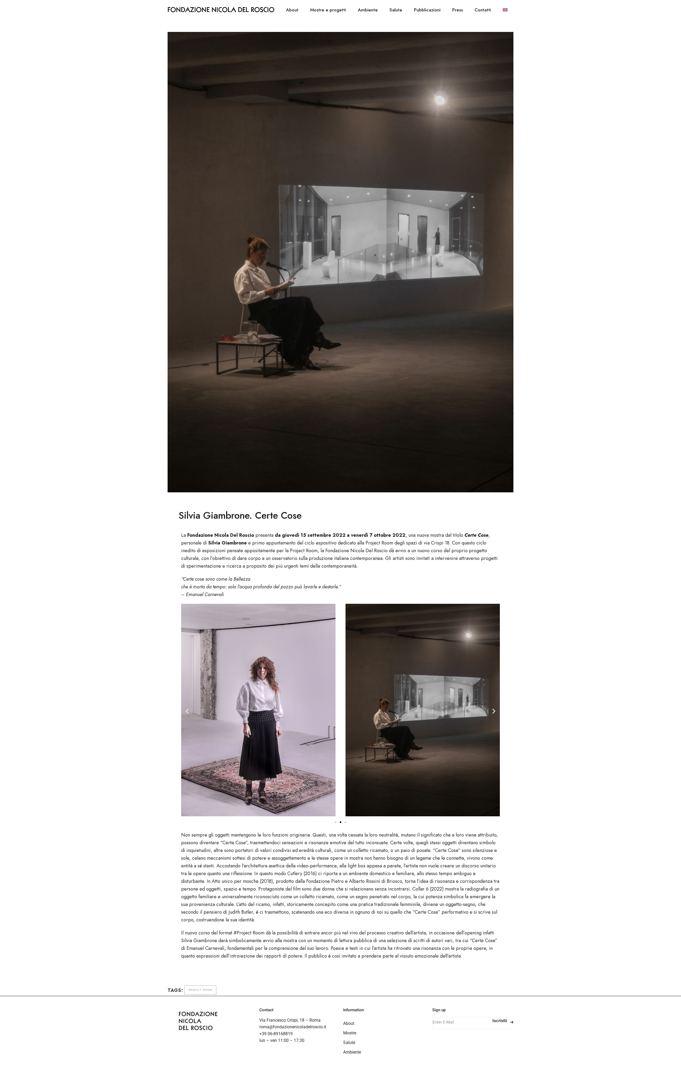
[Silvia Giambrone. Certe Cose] (340, 262)
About (348, 1023)
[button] (187, 711)
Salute (349, 1042)
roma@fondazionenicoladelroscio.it (292, 1026)
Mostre (349, 1032)
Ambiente (352, 1052)
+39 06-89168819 (276, 1033)
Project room (200, 990)
